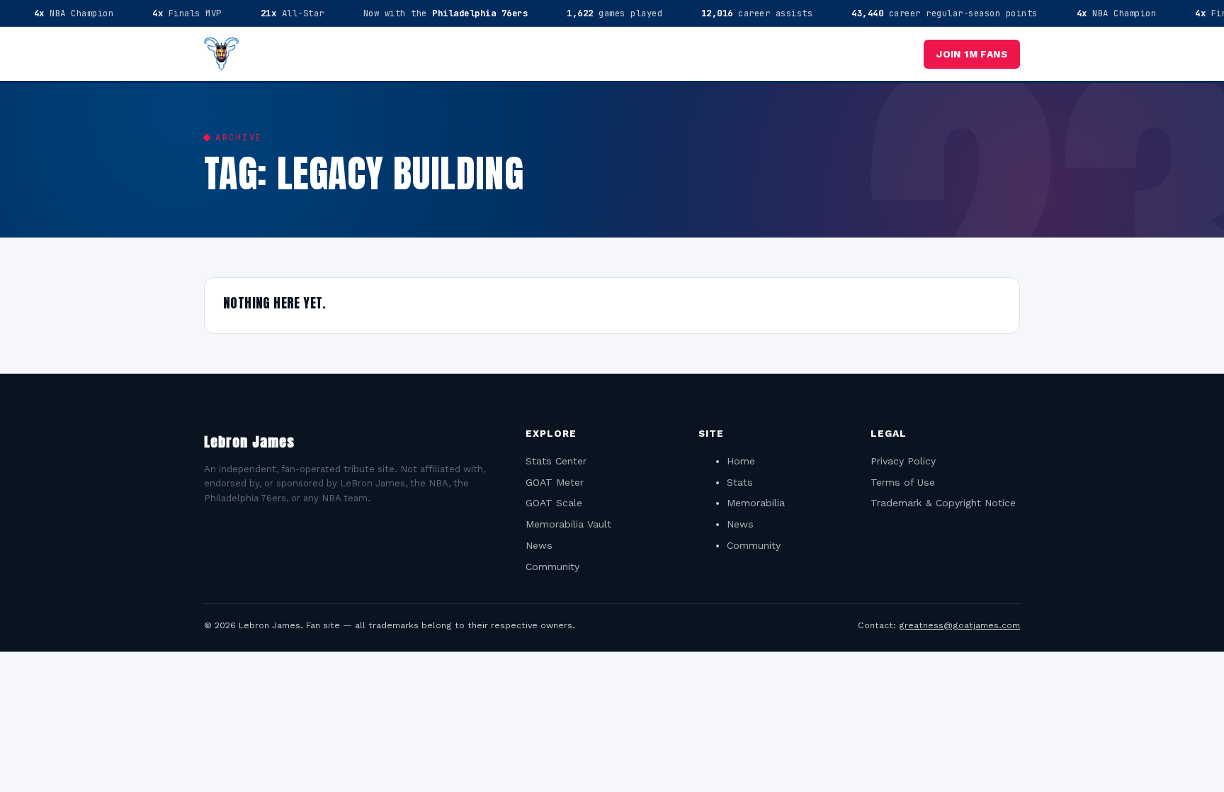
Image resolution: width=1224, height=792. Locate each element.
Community (552, 566)
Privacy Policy (903, 461)
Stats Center (556, 461)
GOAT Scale (554, 502)
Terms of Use (903, 482)
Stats (740, 482)
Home (741, 461)
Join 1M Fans (971, 54)
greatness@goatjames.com (959, 625)
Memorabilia (756, 502)
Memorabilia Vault (568, 524)
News (539, 545)
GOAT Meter (555, 482)
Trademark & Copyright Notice (943, 502)
